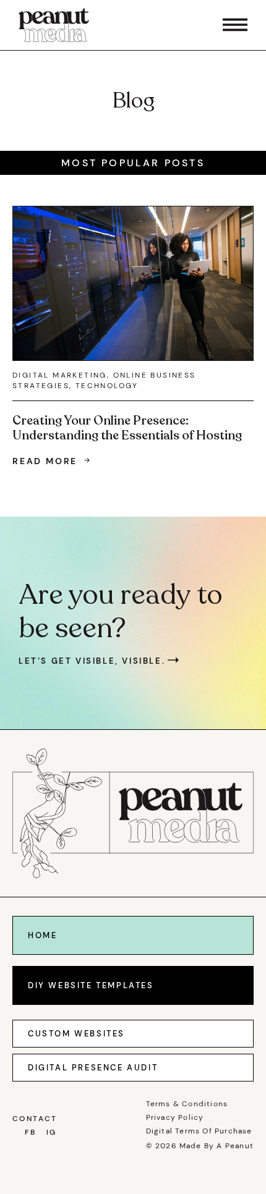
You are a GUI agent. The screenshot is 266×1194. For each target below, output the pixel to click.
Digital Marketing (59, 375)
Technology (107, 386)
